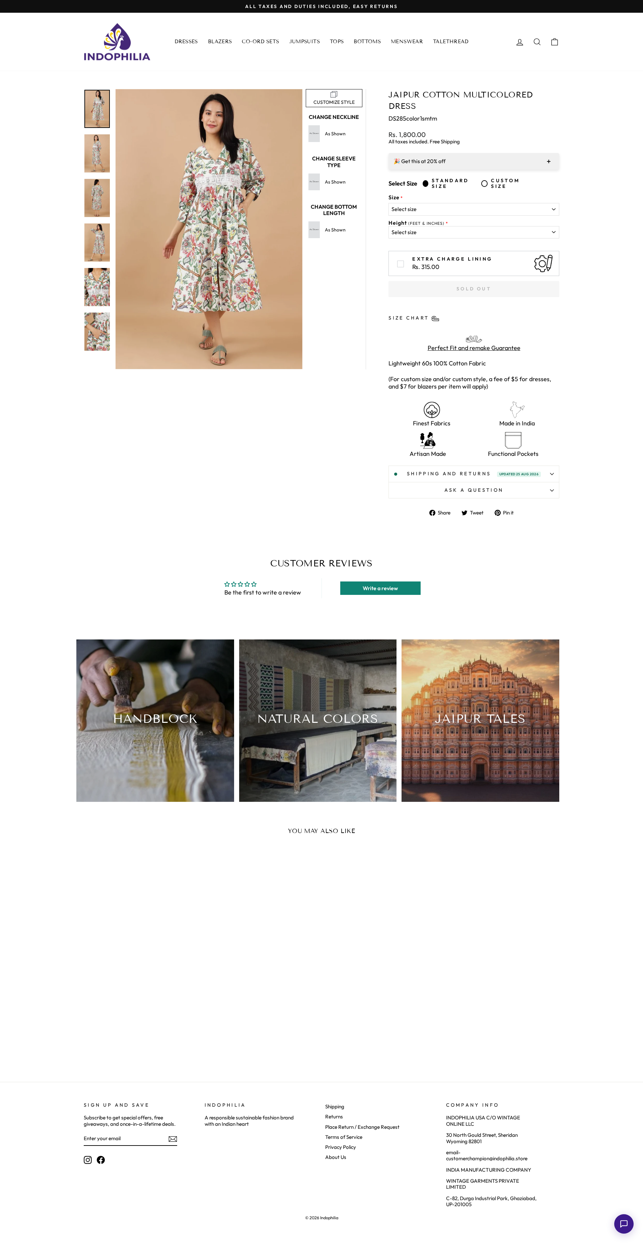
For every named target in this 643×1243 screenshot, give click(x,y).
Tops (337, 42)
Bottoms (367, 42)
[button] (624, 1224)
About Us (335, 1157)
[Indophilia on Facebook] (101, 1160)
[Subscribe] (172, 1139)
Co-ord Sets (260, 42)
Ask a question (473, 490)
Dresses (186, 42)
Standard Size (450, 183)
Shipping (334, 1106)
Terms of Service (343, 1137)
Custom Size (505, 183)
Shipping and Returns (473, 474)
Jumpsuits (304, 42)
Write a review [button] (380, 588)
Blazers (220, 42)
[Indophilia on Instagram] (88, 1160)
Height (416, 223)
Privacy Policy (340, 1147)
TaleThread (451, 42)
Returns (334, 1116)
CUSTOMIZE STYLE (334, 102)
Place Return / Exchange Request (362, 1127)
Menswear (407, 42)
